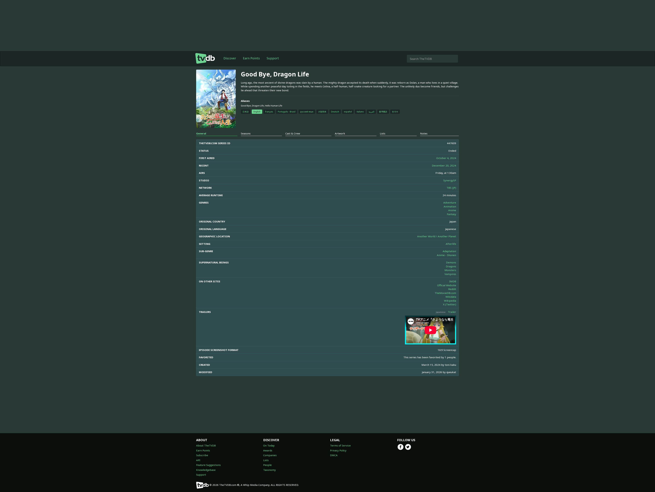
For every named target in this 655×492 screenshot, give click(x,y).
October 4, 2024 (446, 158)
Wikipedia (450, 300)
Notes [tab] (423, 133)
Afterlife (451, 243)
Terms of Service (340, 445)
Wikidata (451, 296)
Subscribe (202, 455)
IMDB (452, 281)
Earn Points (251, 58)
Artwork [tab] (340, 133)
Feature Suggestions (208, 465)
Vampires (450, 274)
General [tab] (201, 133)
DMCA (334, 455)
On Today (269, 445)
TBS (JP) (451, 187)
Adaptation (449, 251)
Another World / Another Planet (436, 236)
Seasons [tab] (246, 133)
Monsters (450, 270)
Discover (229, 58)
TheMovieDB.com (445, 293)
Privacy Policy (338, 450)
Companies (270, 455)
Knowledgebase (206, 470)
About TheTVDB (206, 445)
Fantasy (451, 214)
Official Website (446, 285)
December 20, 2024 (444, 165)
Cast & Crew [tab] (292, 133)
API (198, 460)
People (267, 465)
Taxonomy (269, 470)
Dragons (451, 266)
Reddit (452, 289)
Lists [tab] (382, 133)
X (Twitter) (449, 304)
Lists (266, 460)
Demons (451, 262)
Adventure (449, 202)
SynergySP (449, 180)
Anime (452, 210)
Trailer (452, 312)
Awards (267, 450)
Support (273, 58)
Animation (450, 206)
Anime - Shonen (446, 255)
